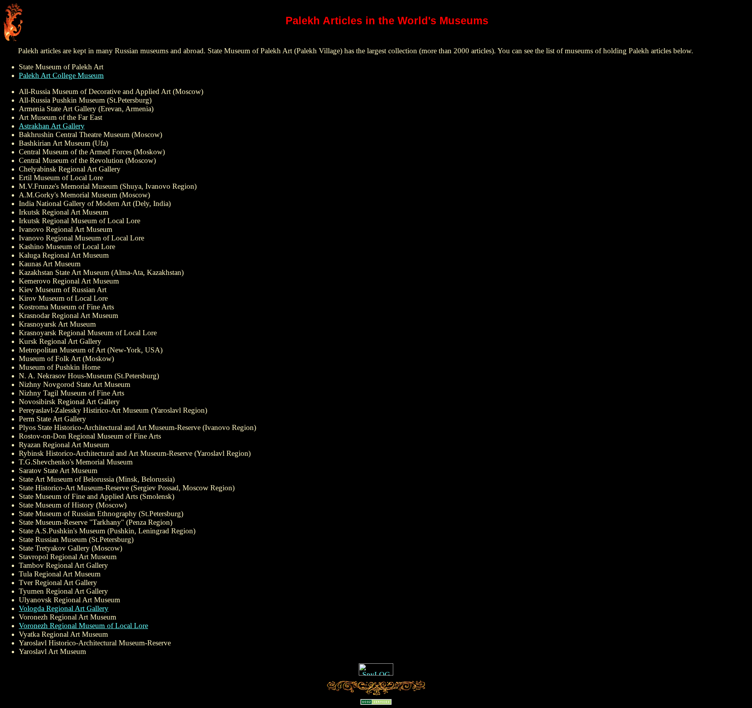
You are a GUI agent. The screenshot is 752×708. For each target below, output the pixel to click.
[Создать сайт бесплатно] (376, 702)
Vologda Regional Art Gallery (63, 608)
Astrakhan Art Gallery (52, 126)
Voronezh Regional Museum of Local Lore (83, 625)
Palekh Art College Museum (61, 75)
